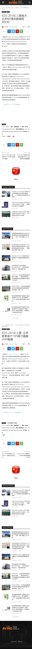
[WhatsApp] (21, 31)
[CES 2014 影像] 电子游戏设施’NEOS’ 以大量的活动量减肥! (23, 156)
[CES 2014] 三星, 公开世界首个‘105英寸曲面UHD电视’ (8, 156)
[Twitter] (13, 31)
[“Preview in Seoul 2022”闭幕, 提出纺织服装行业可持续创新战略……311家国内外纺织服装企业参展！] (6, 194)
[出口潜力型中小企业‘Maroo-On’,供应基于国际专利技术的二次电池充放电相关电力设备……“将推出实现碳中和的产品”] (6, 247)
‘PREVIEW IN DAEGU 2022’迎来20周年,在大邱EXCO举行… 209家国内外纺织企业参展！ (20, 213)
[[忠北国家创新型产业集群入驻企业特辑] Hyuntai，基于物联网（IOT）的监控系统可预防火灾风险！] (6, 298)
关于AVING (14, 641)
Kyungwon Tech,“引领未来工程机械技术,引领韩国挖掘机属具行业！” (21, 257)
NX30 (3, 136)
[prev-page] (3, 221)
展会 (12, 7)
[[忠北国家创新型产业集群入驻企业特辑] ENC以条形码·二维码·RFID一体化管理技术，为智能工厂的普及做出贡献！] (6, 309)
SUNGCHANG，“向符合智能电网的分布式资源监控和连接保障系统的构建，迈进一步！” (21, 288)
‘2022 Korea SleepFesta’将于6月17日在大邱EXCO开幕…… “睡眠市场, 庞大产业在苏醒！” (21, 204)
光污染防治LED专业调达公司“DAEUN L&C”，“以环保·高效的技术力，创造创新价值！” (20, 267)
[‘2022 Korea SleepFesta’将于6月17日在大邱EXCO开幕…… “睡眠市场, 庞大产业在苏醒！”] (6, 205)
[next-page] (6, 221)
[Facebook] (9, 31)
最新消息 (8, 7)
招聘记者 (20, 641)
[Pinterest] (17, 31)
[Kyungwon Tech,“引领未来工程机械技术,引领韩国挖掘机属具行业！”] (6, 258)
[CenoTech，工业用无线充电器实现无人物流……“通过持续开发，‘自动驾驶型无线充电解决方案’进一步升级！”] (6, 277)
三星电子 (9, 136)
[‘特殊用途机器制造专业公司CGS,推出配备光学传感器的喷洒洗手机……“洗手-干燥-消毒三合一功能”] (6, 236)
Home (3, 7)
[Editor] (3, 27)
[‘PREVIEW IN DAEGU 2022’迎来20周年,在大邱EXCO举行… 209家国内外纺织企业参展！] (6, 214)
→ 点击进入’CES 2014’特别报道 (11, 104)
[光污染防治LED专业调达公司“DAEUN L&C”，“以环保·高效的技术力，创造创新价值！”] (6, 268)
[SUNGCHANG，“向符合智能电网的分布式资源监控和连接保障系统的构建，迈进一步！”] (6, 288)
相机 (13, 136)
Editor (6, 26)
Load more (15, 318)
